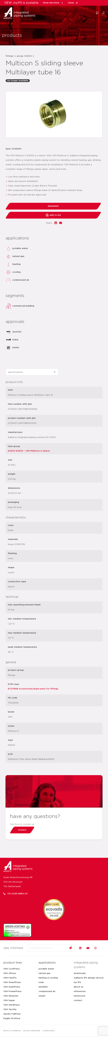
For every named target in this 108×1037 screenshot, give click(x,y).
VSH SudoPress (11, 987)
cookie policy (49, 1031)
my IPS (77, 982)
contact (78, 1000)
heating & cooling (48, 978)
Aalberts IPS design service (89, 978)
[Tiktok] (103, 948)
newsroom (79, 996)
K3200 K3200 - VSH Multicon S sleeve (29, 451)
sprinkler (43, 987)
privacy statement (31, 1031)
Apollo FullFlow (12, 1014)
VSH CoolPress (11, 969)
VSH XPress (9, 973)
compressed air (47, 991)
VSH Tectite (9, 1009)
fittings (9, 56)
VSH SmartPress (12, 982)
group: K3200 (24, 56)
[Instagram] (95, 948)
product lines (12, 962)
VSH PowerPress (12, 991)
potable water (46, 969)
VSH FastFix (10, 978)
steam (42, 996)
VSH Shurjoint (10, 996)
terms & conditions (12, 1031)
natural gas (44, 973)
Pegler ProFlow (11, 1018)
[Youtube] (87, 948)
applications (47, 962)
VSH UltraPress (11, 1005)
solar (41, 982)
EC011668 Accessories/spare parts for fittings (33, 689)
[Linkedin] (80, 948)
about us (78, 987)
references (80, 991)
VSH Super (9, 1000)
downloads (80, 973)
